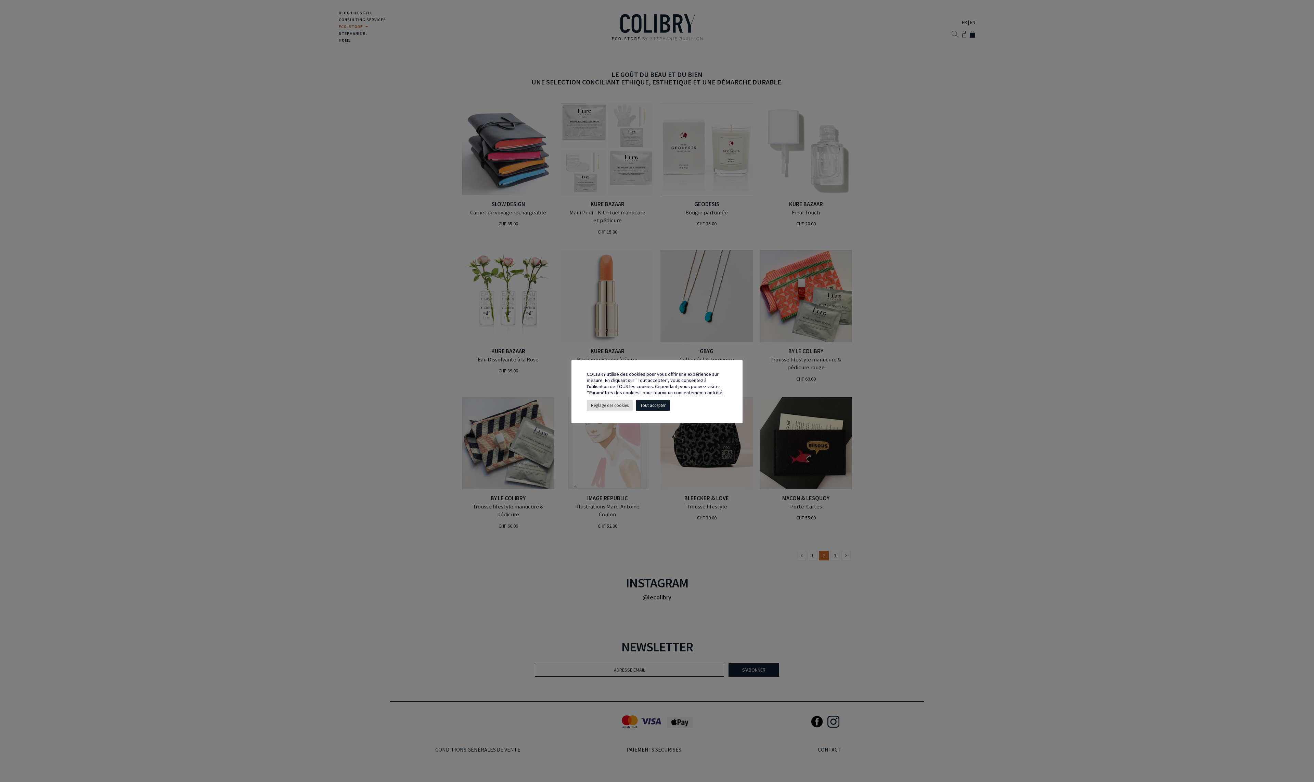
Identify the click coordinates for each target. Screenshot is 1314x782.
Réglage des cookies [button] (610, 405)
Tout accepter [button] (653, 405)
